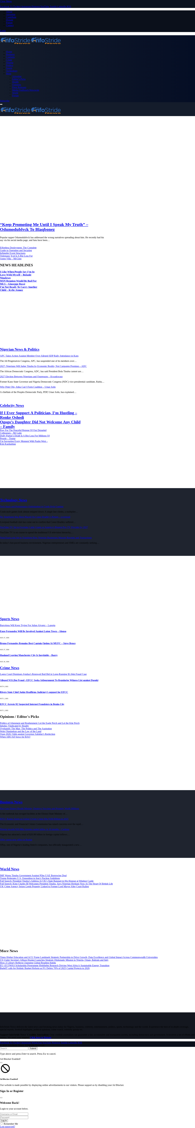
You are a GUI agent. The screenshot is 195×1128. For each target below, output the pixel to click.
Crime (9, 60)
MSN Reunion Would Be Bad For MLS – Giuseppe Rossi (18, 282)
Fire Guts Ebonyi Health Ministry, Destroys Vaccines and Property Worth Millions (39, 808)
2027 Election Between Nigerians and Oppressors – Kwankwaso (31, 376)
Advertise (10, 14)
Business (10, 54)
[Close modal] (1, 1062)
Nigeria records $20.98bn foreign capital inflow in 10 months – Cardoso (34, 829)
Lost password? (7, 1126)
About (9, 11)
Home (9, 51)
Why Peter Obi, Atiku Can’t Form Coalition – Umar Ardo (28, 387)
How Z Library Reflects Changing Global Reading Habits (28, 962)
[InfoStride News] (97, 41)
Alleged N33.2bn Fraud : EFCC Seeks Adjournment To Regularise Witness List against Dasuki (49, 680)
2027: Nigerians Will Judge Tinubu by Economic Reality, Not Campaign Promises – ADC (43, 366)
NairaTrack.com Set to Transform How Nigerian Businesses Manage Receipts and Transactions (46, 537)
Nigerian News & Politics (19, 349)
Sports (9, 68)
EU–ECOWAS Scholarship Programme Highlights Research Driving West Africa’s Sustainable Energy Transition (54, 965)
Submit (33, 1048)
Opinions (16, 84)
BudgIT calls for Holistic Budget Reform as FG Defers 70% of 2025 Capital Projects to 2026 (45, 968)
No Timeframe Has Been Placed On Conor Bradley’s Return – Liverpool (35, 517)
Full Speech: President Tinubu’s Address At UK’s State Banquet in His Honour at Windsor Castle (47, 881)
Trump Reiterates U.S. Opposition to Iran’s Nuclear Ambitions (30, 878)
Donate (9, 20)
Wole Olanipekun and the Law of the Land (20, 731)
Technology (12, 71)
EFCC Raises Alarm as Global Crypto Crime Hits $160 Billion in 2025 (34, 819)
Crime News (9, 668)
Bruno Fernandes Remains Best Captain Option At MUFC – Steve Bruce (38, 643)
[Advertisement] (97, 144)
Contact (10, 25)
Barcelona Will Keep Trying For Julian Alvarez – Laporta (27, 625)
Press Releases (19, 87)
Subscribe (4, 100)
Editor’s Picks (19, 79)
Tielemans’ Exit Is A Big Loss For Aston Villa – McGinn (16, 257)
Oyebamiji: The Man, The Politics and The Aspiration (26, 728)
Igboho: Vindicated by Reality (14, 726)
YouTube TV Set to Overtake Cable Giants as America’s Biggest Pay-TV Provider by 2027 (44, 527)
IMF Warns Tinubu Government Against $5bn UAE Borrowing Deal (33, 875)
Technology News (13, 500)
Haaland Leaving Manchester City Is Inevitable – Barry (29, 655)
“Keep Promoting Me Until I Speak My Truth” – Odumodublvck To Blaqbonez (44, 227)
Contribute (11, 17)
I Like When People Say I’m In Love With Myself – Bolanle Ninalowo (17, 274)
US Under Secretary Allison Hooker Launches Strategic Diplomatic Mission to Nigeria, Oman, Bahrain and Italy (54, 960)
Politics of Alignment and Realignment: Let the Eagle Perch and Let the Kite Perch (40, 723)
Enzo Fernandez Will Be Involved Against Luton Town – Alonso (33, 631)
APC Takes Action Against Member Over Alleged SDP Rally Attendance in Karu (39, 355)
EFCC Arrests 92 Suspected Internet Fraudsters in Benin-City (32, 704)
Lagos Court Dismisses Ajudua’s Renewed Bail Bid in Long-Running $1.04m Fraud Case (43, 674)
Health (15, 82)
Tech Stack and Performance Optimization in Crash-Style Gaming (31, 506)
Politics (9, 65)
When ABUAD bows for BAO (15, 737)
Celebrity (10, 57)
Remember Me (11, 1124)
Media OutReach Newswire (25, 90)
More (8, 73)
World (15, 93)
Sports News (9, 619)
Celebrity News (12, 405)
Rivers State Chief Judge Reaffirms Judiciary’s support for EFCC (34, 692)
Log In (4, 1120)
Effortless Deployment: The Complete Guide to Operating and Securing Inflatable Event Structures (18, 250)
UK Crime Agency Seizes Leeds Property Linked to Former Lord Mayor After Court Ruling (44, 886)
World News (9, 869)
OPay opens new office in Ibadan (16, 839)
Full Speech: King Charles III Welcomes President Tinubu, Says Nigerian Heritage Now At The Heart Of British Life (56, 883)
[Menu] (1, 104)
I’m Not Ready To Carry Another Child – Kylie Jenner (18, 288)
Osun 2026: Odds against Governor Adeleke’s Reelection (27, 734)
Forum (9, 22)
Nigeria (9, 62)
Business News (11, 802)
